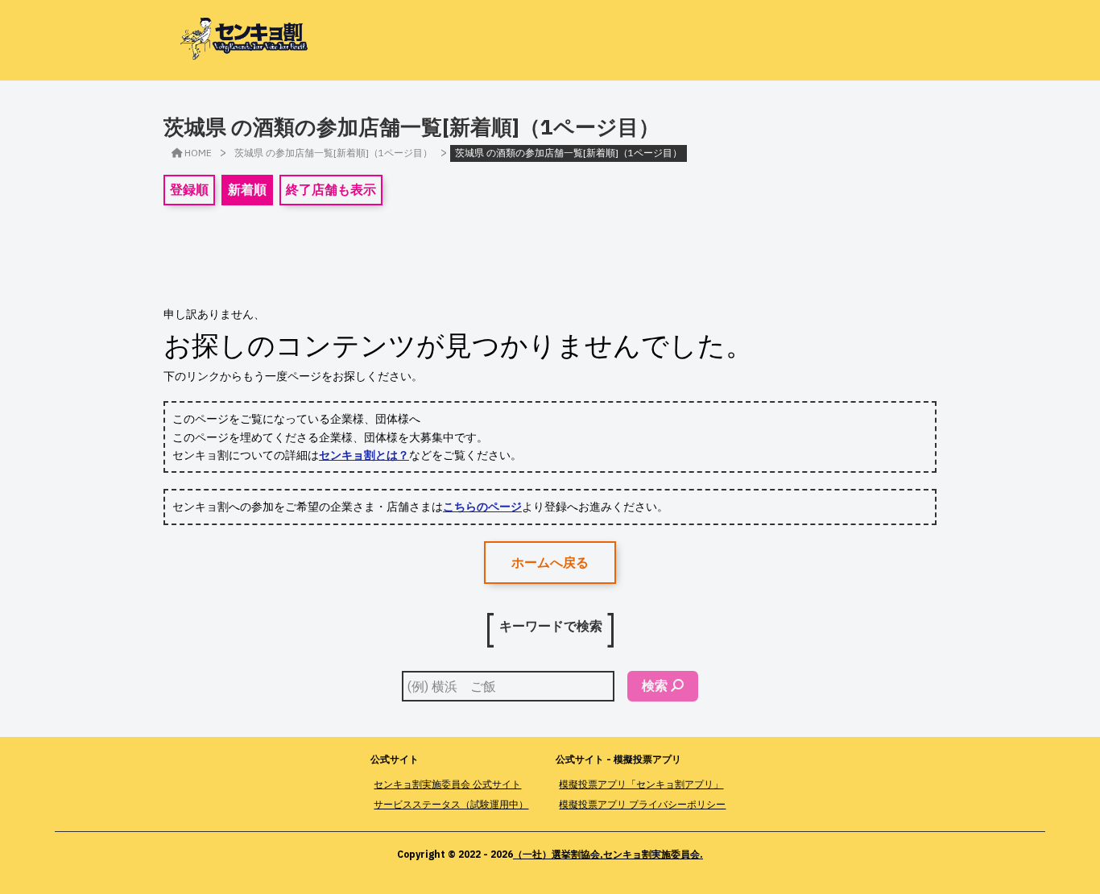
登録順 (189, 189)
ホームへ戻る (550, 562)
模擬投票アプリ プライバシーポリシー (642, 804)
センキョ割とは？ (364, 455)
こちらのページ (482, 506)
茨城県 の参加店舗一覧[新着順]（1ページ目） (333, 153)
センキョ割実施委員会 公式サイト (447, 784)
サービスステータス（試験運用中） (451, 804)
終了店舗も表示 (331, 189)
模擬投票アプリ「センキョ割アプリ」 (641, 784)
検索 (655, 685)
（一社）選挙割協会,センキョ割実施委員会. (608, 854)
